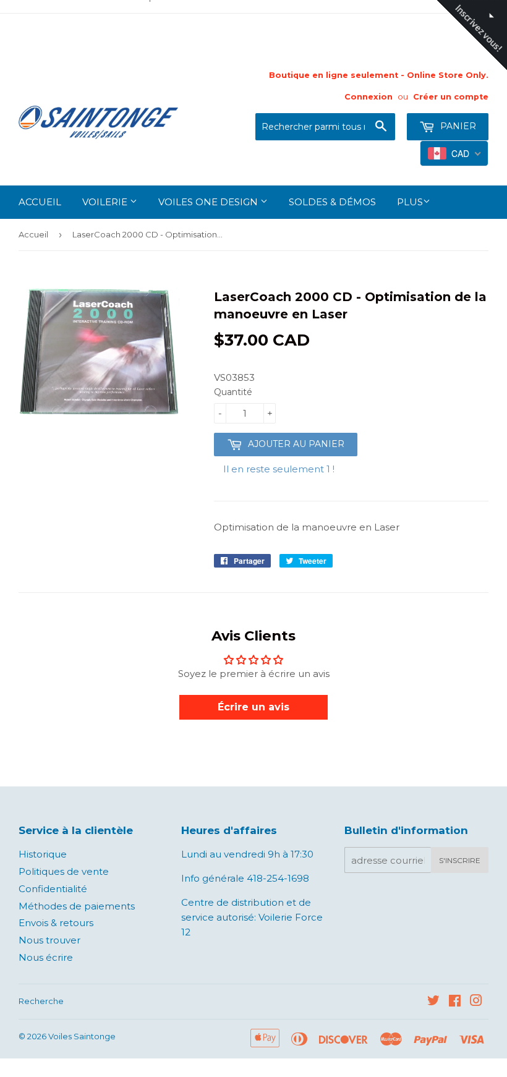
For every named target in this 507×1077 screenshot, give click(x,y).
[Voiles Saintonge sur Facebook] (454, 1002)
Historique (43, 854)
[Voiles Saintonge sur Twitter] (433, 1002)
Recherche (41, 1001)
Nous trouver (49, 940)
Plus (410, 202)
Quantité (233, 392)
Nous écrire (46, 957)
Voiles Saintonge (82, 1036)
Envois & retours (56, 923)
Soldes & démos (332, 202)
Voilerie (106, 202)
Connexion (368, 96)
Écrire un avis (253, 707)
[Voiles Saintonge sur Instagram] (476, 1002)
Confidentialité (53, 889)
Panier (457, 126)
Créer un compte (450, 96)
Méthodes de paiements (77, 906)
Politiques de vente (64, 871)
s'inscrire (459, 860)
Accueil (40, 202)
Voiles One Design (209, 202)
